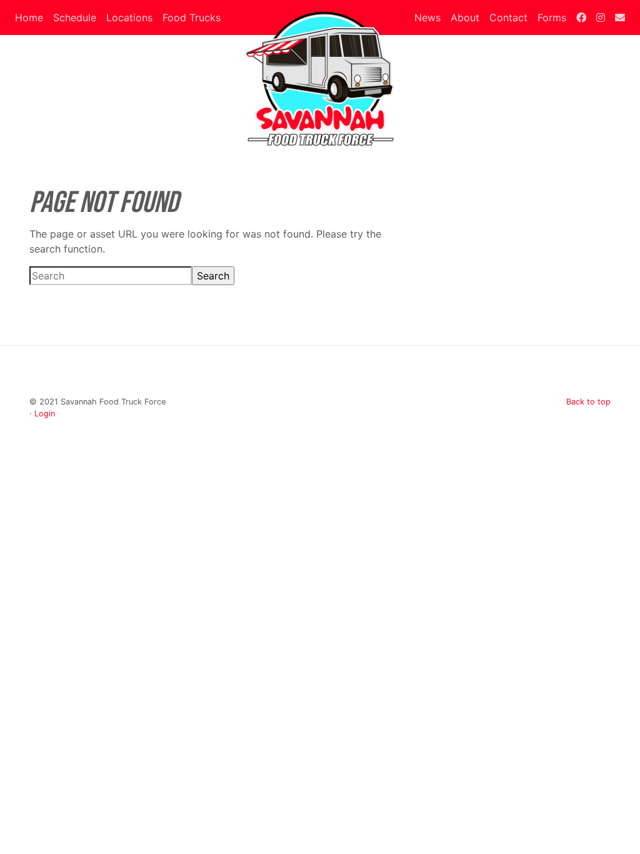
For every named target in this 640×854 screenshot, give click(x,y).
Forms (552, 17)
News (427, 17)
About (465, 17)
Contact (508, 17)
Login (44, 413)
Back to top (588, 401)
